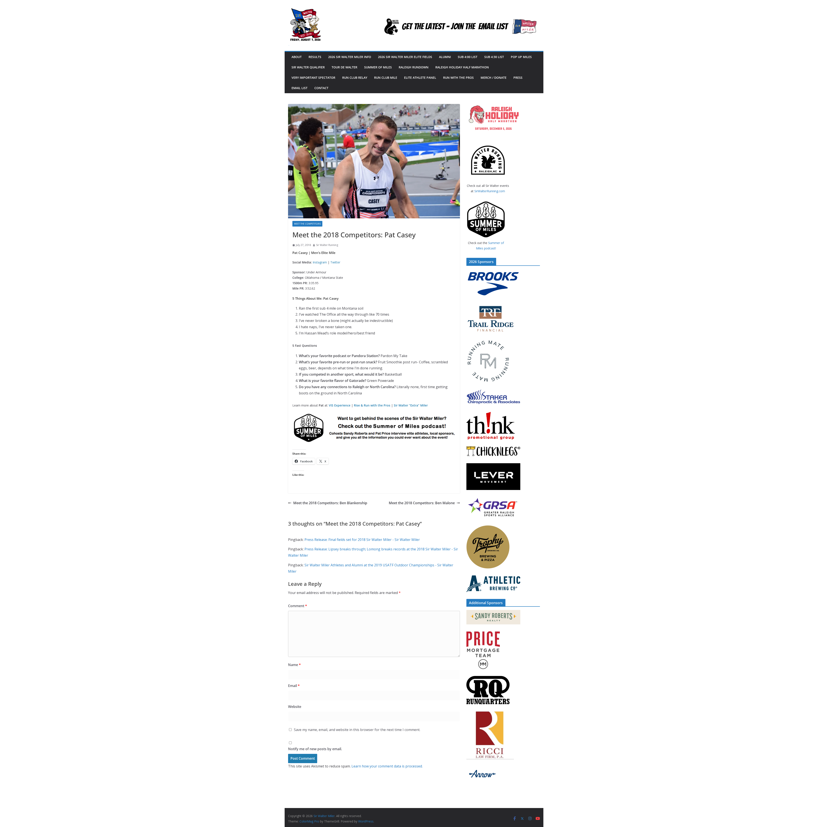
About (297, 57)
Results (315, 57)
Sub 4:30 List (494, 57)
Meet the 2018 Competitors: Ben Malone (422, 503)
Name (294, 664)
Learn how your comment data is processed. (387, 766)
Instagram (320, 262)
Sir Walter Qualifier (308, 67)
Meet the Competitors (307, 223)
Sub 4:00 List (467, 57)
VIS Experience (339, 405)
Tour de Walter (344, 67)
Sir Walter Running (327, 245)
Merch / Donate (494, 78)
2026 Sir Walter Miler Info (349, 57)
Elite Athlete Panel (420, 78)
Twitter (335, 262)
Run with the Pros (458, 78)
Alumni (445, 57)
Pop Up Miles (521, 57)
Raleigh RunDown (413, 67)
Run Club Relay (354, 78)
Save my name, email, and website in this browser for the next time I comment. (357, 729)
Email (294, 685)
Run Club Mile (385, 78)
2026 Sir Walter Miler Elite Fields (405, 57)
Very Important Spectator (313, 78)
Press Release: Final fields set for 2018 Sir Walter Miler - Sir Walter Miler (362, 539)
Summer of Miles (378, 67)
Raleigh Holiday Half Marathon (462, 67)
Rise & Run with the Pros (372, 405)
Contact (321, 88)
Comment (297, 605)
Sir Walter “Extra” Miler (411, 405)
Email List (299, 88)
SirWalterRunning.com (489, 191)
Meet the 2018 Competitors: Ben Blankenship (330, 503)
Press (517, 78)
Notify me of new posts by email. (315, 749)
